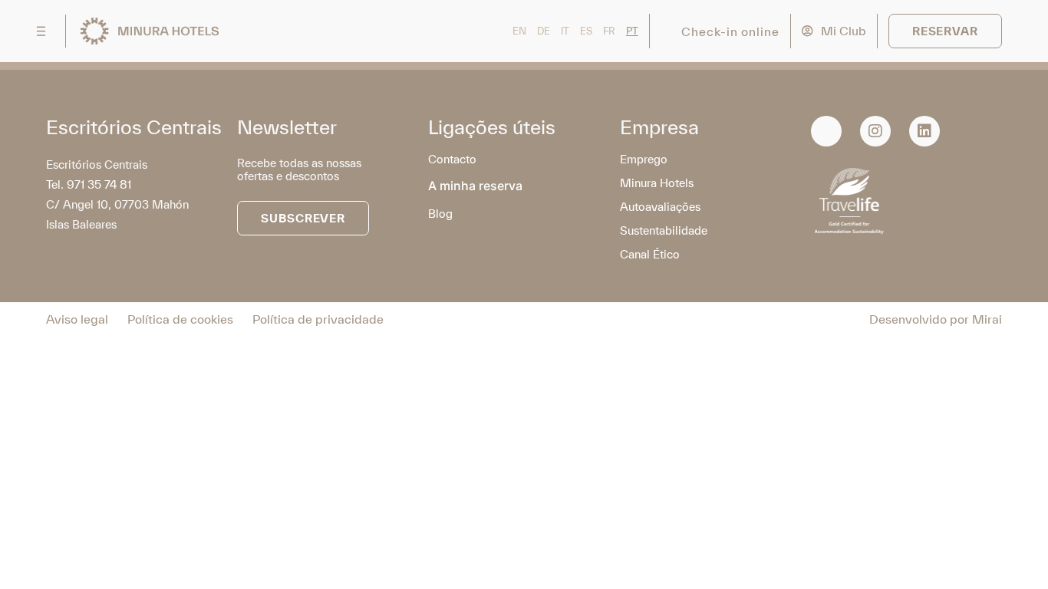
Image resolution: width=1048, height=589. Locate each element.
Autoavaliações (660, 206)
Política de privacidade (318, 319)
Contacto (452, 159)
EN (519, 31)
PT (632, 31)
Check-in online (730, 31)
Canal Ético (650, 254)
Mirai (987, 319)
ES (586, 31)
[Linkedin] (924, 131)
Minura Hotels (657, 182)
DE (543, 31)
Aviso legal (77, 319)
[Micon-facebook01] (826, 131)
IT (565, 31)
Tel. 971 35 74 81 (88, 184)
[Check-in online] (669, 31)
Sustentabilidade (663, 230)
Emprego (643, 159)
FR (609, 31)
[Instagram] (875, 131)
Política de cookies (180, 319)
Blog (440, 213)
